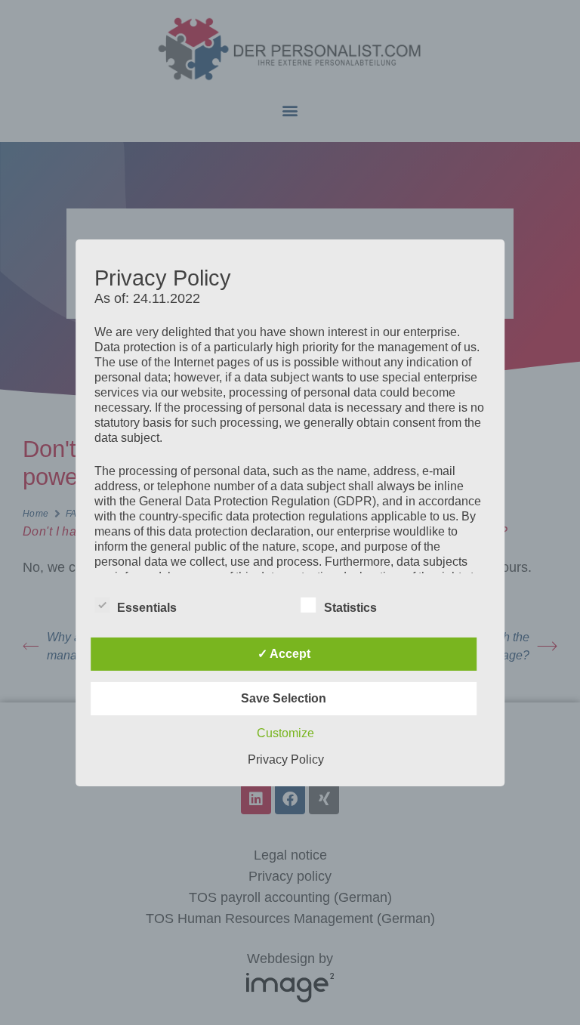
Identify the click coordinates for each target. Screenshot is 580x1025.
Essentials (147, 607)
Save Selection (283, 698)
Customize (285, 733)
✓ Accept (284, 653)
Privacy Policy (286, 759)
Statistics (350, 607)
